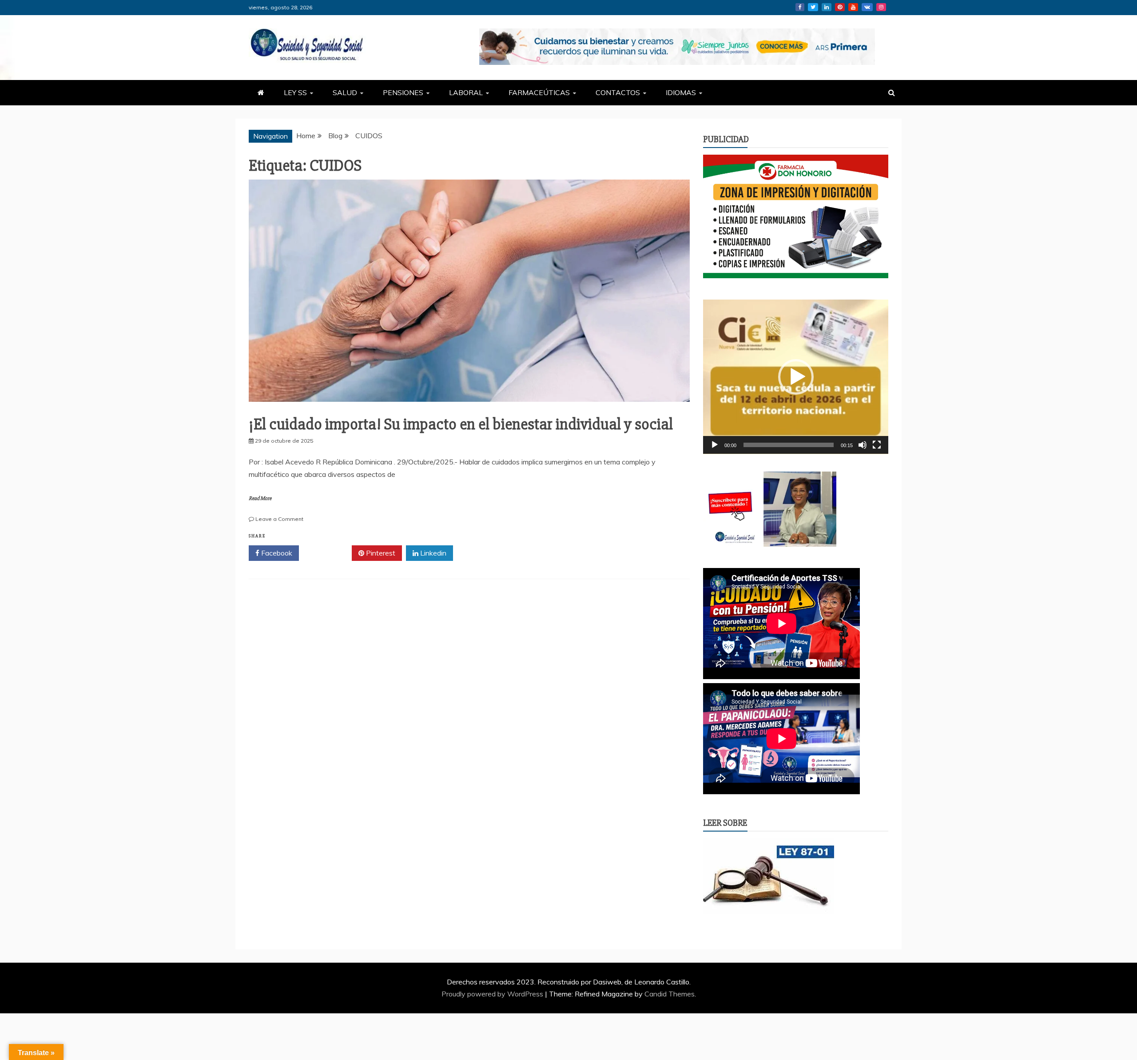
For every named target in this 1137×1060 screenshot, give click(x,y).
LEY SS (295, 92)
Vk (867, 7)
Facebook (799, 7)
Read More (260, 498)
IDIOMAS (681, 92)
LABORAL (466, 92)
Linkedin (826, 7)
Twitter (813, 7)
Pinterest (840, 7)
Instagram (881, 7)
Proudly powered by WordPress (493, 993)
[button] (796, 377)
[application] (795, 377)
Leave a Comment (279, 519)
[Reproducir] (714, 444)
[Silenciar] (862, 444)
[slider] (788, 445)
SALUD (345, 92)
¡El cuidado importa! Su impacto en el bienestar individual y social (461, 424)
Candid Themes (669, 993)
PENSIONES (403, 92)
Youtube (853, 7)
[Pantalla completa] (876, 444)
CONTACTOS (618, 92)
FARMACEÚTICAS (539, 92)
